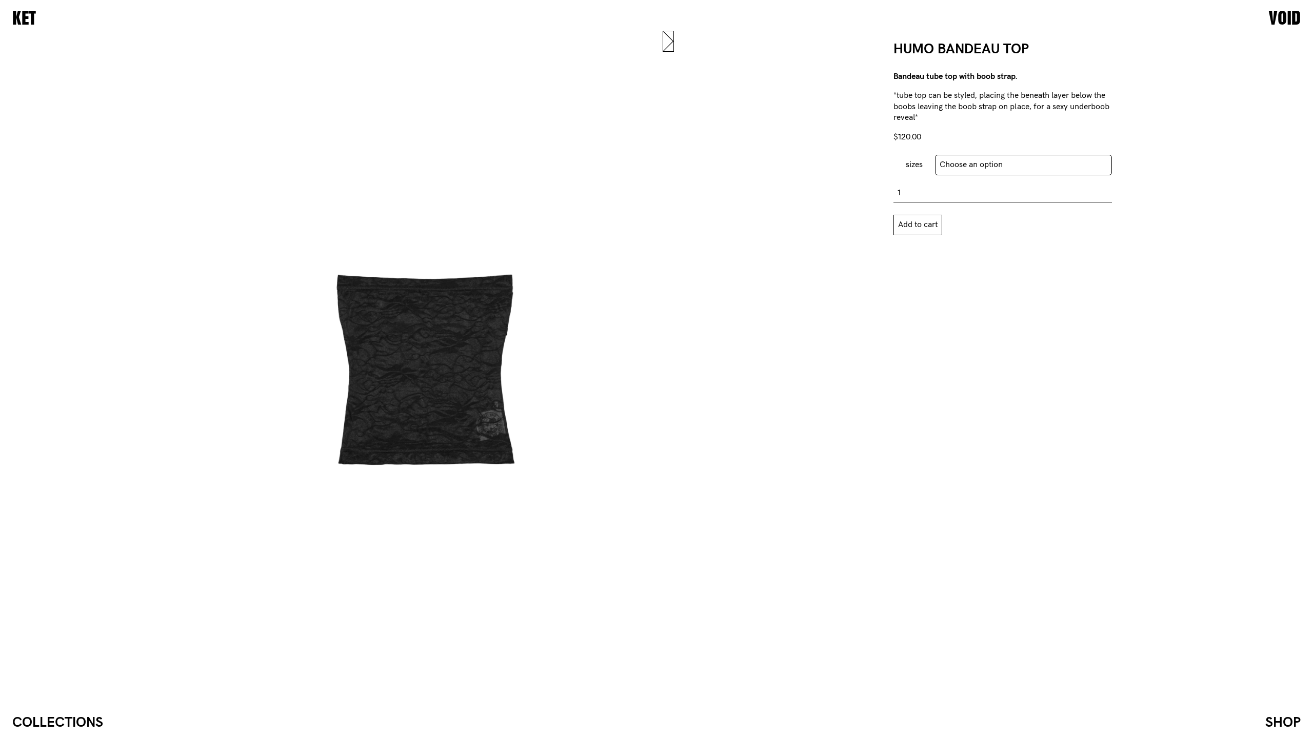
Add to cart (918, 225)
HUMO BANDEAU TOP (961, 49)
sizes (914, 165)
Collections (57, 722)
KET (24, 18)
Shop (1283, 722)
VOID (1284, 18)
